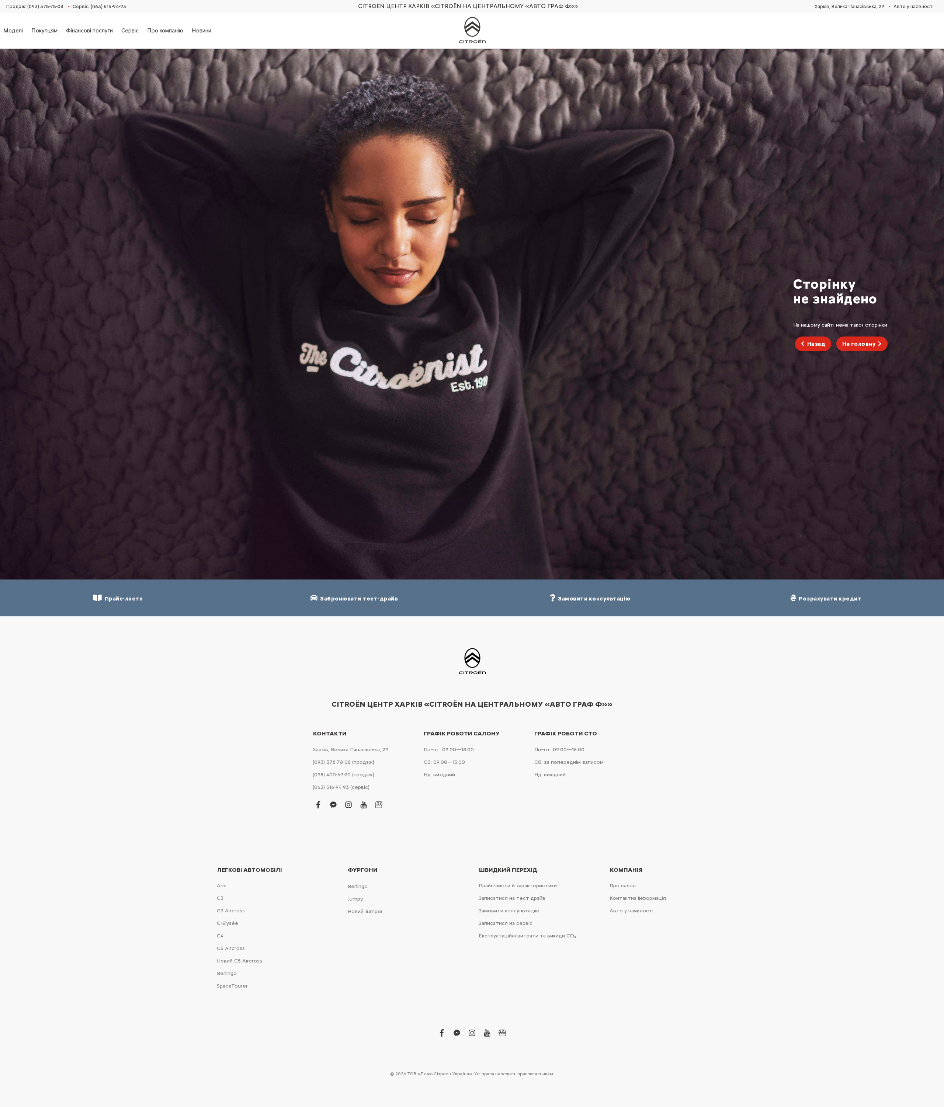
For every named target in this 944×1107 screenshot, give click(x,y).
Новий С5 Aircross (239, 961)
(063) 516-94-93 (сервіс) (341, 787)
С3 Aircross (231, 911)
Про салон (623, 886)
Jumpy (355, 899)
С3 (220, 898)
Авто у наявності (913, 6)
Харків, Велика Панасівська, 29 (849, 6)
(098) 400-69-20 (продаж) (343, 775)
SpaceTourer (232, 986)
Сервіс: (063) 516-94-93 (99, 6)
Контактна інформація (638, 898)
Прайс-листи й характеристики (518, 886)
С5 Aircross (231, 948)
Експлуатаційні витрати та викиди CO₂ (527, 936)
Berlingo (227, 973)
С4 (220, 936)
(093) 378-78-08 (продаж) (343, 762)
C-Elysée (227, 923)
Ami (221, 886)
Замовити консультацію (509, 911)
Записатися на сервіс (505, 923)
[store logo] (472, 30)
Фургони (363, 870)
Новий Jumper (365, 911)
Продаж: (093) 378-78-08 (34, 6)
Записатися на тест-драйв (512, 898)
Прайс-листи (122, 598)
